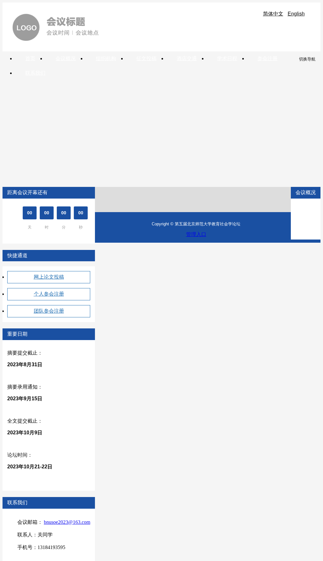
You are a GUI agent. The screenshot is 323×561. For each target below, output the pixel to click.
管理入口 (196, 234)
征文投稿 (146, 58)
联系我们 (35, 73)
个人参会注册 (49, 294)
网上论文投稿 (49, 277)
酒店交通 (187, 58)
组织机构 (106, 58)
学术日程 (227, 58)
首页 (30, 58)
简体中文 (273, 13)
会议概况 (66, 58)
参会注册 (267, 58)
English (296, 13)
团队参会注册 (49, 311)
